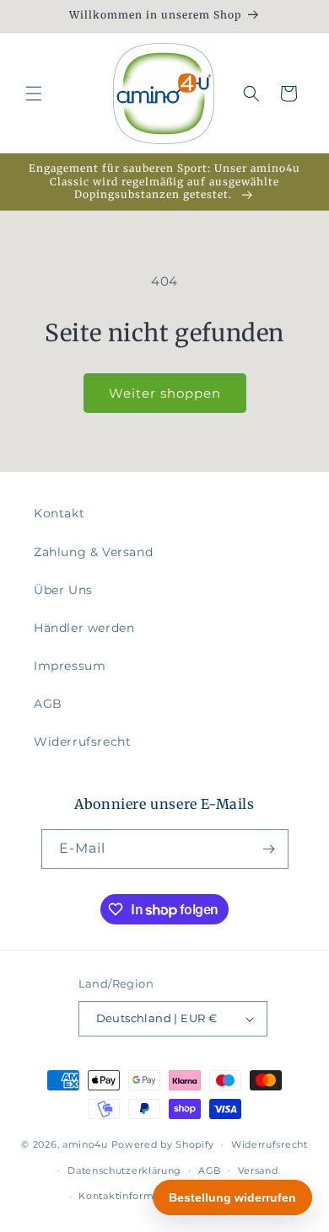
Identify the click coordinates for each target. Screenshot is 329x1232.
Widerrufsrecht (82, 741)
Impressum (69, 665)
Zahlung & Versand (93, 552)
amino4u (85, 1144)
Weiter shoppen (165, 393)
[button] (33, 93)
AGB (48, 703)
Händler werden (84, 627)
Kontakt (59, 513)
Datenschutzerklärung (124, 1170)
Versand (258, 1170)
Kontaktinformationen (135, 1196)
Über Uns (63, 589)
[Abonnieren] (269, 849)
